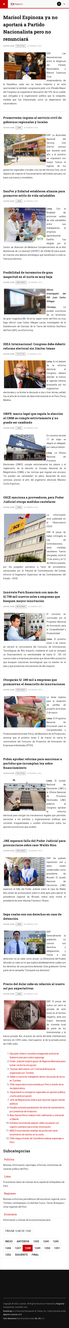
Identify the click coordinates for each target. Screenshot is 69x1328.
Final (35, 1254)
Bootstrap (7, 1311)
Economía (10, 1214)
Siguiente (21, 1254)
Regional (60, 1304)
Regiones (10, 1193)
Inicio (9, 1241)
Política (9, 1159)
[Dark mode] (64, 4)
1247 (18, 1248)
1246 (8, 1248)
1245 (56, 1241)
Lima (7, 1176)
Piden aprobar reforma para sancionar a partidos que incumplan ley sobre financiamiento (32, 763)
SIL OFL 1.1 (39, 1318)
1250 (47, 1248)
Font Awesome (10, 1318)
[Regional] (16, 4)
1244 (46, 1241)
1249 (37, 1248)
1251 (57, 1248)
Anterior (23, 1241)
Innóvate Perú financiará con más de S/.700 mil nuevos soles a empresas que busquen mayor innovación (31, 596)
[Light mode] (59, 4)
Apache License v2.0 (12, 1314)
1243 (36, 1241)
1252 (8, 1254)
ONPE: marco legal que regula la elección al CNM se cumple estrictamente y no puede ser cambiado (33, 418)
